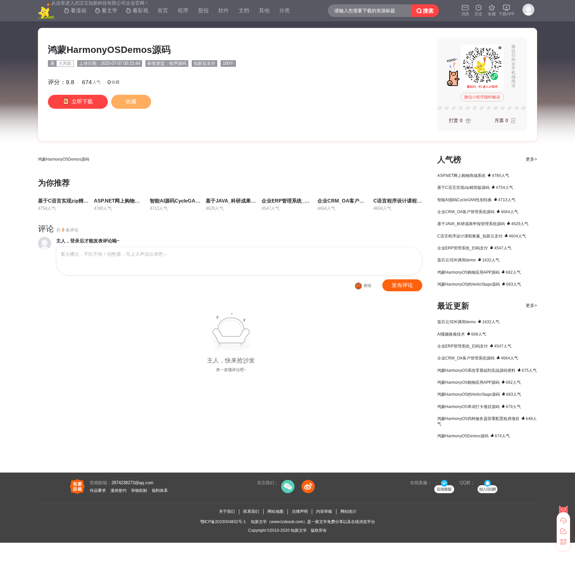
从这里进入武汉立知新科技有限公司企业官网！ (100, 3)
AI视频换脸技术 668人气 (461, 334)
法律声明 (300, 511)
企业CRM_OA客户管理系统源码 (353, 201)
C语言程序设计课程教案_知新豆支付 (414, 201)
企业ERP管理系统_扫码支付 (293, 201)
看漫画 (75, 10)
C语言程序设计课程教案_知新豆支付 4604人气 (481, 236)
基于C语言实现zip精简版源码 (70, 201)
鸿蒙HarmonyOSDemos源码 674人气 (473, 436)
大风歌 (65, 63)
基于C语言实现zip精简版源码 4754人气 (475, 187)
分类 (284, 10)
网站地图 (276, 511)
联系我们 (251, 511)
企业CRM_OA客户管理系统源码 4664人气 (477, 212)
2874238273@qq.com (132, 482)
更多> (531, 159)
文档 (244, 10)
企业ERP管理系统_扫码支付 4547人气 (474, 248)
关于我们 (227, 511)
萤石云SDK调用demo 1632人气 (468, 260)
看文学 (106, 10)
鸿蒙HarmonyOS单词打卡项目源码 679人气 (479, 406)
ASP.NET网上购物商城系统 (124, 201)
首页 (162, 10)
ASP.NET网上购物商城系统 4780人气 (473, 175)
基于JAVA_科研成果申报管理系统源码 (248, 201)
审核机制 (139, 490)
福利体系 (160, 490)
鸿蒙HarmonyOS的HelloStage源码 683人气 (479, 284)
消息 (465, 10)
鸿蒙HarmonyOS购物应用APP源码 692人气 (479, 272)
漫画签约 (118, 490)
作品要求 (98, 490)
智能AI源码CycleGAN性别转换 (184, 201)
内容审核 (324, 511)
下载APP (506, 10)
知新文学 (299, 530)
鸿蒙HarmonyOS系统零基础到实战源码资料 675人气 (487, 370)
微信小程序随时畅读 (482, 97)
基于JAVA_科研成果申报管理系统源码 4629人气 (482, 223)
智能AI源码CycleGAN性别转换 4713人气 (476, 200)
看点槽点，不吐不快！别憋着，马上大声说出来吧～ (114, 254)
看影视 (137, 10)
